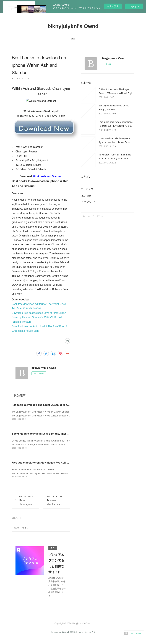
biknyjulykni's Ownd (73, 26)
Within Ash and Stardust (47, 176)
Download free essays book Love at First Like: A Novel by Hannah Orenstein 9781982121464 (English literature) (39, 317)
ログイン (134, 6)
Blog (73, 38)
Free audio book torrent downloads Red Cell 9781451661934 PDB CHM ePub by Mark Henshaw (69, 462)
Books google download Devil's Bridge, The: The (41, 433)
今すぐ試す (113, 6)
